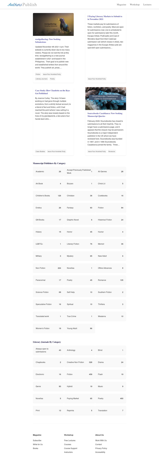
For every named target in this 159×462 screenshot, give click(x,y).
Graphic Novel (73, 219)
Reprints (70, 410)
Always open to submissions (42, 350)
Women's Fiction (42, 328)
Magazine (121, 4)
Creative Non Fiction (75, 362)
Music (100, 386)
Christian (70, 195)
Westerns (102, 316)
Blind (100, 350)
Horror (69, 231)
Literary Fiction (73, 243)
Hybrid (69, 386)
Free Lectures (69, 440)
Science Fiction (42, 292)
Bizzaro (70, 183)
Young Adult (72, 328)
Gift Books (40, 219)
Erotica (39, 207)
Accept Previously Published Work (79, 171)
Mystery (70, 256)
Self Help (71, 292)
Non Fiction (40, 268)
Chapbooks (40, 362)
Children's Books (43, 195)
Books (35, 448)
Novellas (70, 268)
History (39, 231)
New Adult (102, 256)
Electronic (40, 374)
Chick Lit (101, 183)
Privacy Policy (101, 448)
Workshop (135, 4)
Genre (38, 386)
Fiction (38, 74)
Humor (101, 231)
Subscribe (37, 440)
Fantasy (70, 207)
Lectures (147, 4)
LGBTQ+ (39, 243)
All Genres (102, 171)
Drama (101, 362)
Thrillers (101, 304)
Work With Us (101, 440)
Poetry (52, 79)
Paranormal (40, 280)
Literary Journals (41, 79)
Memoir (101, 243)
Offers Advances (105, 268)
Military (39, 256)
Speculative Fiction (44, 304)
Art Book (39, 183)
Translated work (42, 316)
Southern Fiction (105, 292)
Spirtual (70, 304)
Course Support (70, 448)
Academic (40, 171)
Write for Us (38, 444)
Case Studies (40, 151)
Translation (102, 410)
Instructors (68, 452)
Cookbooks (102, 195)
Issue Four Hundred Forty (52, 74)
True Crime (71, 316)
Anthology (71, 350)
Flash (100, 374)
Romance (111, 151)
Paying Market (73, 398)
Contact (98, 444)
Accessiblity (100, 452)
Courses (67, 444)
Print (38, 410)
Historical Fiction (105, 219)
